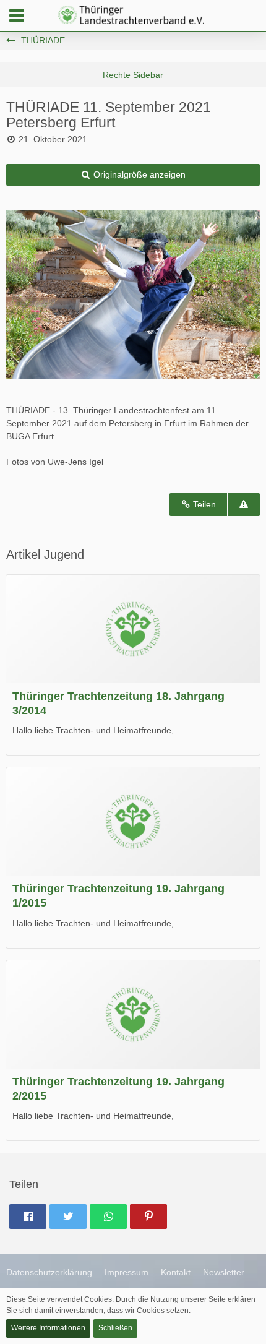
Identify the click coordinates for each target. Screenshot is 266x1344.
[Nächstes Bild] (241, 295)
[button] (16, 15)
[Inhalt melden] (244, 504)
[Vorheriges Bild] (24, 295)
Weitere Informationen (48, 1328)
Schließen (115, 1328)
